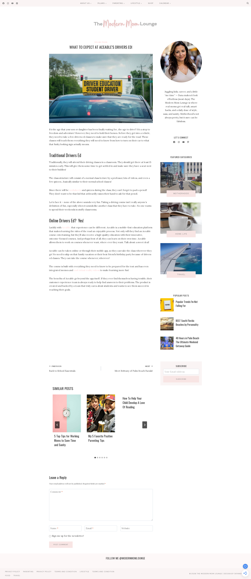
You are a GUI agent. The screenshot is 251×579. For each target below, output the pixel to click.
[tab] (95, 457)
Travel (17, 575)
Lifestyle (84, 572)
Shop (150, 3)
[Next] (144, 424)
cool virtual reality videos (87, 270)
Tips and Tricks (100, 42)
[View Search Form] (248, 3)
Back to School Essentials (62, 368)
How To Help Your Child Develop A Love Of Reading (134, 402)
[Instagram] (8, 3)
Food (7, 575)
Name (54, 528)
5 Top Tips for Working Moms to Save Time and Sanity (66, 440)
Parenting (28, 572)
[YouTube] (12, 3)
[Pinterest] (17, 3)
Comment (56, 491)
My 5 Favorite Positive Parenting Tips (100, 438)
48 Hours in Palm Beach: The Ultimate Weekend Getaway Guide (187, 342)
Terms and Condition (66, 572)
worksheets (75, 190)
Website (125, 528)
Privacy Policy (12, 572)
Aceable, (66, 227)
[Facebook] (3, 3)
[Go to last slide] (57, 424)
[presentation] (67, 413)
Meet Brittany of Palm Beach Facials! (134, 368)
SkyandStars (241, 574)
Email (89, 528)
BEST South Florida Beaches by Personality (187, 322)
